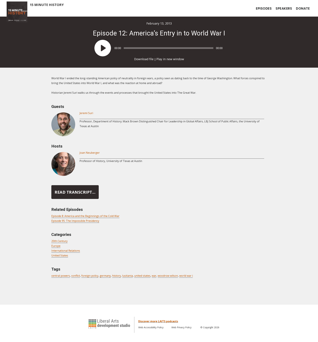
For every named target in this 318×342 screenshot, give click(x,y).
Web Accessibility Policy (150, 327)
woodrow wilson (168, 276)
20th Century (59, 241)
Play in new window (170, 59)
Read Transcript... (75, 192)
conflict (75, 276)
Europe (55, 246)
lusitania (127, 276)
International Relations (65, 250)
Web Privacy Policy (181, 327)
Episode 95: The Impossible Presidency (75, 221)
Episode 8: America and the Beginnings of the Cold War (85, 216)
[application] (159, 46)
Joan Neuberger (90, 153)
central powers (60, 276)
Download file (144, 59)
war (154, 276)
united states (142, 276)
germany (105, 276)
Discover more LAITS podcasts (158, 321)
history (116, 276)
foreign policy (89, 276)
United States (59, 255)
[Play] (102, 48)
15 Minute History (47, 4)
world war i (186, 276)
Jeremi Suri (86, 113)
